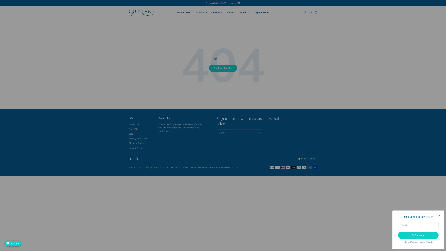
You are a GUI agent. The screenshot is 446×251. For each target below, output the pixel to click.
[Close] (439, 215)
